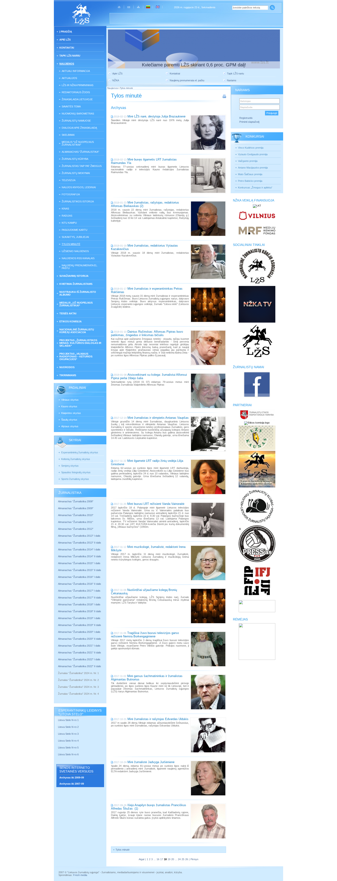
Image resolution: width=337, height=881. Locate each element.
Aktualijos (69, 78)
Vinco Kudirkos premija (250, 147)
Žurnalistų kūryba (75, 159)
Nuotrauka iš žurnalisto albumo (77, 293)
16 (158, 859)
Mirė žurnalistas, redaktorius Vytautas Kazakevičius (144, 247)
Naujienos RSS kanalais (78, 258)
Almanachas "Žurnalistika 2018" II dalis (79, 611)
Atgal (141, 859)
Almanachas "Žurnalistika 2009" (75, 508)
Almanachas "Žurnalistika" (80, 151)
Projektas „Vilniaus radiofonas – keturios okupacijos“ (75, 356)
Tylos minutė (71, 244)
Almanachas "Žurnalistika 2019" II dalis (79, 625)
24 (179, 859)
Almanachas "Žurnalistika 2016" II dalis (79, 583)
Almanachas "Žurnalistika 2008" (75, 501)
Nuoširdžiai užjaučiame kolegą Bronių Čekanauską (144, 591)
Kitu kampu (69, 222)
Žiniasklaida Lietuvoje (77, 99)
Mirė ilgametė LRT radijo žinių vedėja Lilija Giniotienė (147, 462)
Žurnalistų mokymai (76, 173)
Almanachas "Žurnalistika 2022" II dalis (79, 666)
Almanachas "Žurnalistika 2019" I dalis (79, 618)
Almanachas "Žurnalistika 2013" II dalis (79, 542)
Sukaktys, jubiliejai (75, 237)
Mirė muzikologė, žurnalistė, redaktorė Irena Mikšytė (148, 548)
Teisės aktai (67, 313)
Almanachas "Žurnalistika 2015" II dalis (79, 570)
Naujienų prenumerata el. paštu (80, 266)
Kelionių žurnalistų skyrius (75, 459)
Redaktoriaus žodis (76, 92)
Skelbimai (68, 134)
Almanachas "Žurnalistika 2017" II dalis (80, 597)
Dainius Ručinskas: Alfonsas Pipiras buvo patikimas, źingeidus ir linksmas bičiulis (147, 333)
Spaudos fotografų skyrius (76, 472)
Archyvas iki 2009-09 (71, 777)
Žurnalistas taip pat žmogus (82, 166)
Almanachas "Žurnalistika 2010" (75, 515)
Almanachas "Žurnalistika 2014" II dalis (79, 556)
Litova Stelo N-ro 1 (68, 720)
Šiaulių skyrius (69, 419)
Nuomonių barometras (78, 113)
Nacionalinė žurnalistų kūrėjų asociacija (76, 331)
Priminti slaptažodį (249, 121)
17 (161, 859)
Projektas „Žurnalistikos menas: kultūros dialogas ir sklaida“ (80, 343)
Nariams (231, 80)
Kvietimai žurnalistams (75, 284)
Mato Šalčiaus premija (250, 174)
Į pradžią (65, 31)
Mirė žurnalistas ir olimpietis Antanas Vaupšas (158, 417)
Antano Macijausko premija (253, 167)
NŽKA (115, 80)
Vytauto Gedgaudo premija (253, 154)
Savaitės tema (71, 106)
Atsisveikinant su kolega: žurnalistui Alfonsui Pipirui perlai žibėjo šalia (149, 376)
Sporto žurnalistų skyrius (75, 479)
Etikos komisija (70, 321)
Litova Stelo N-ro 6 (68, 754)
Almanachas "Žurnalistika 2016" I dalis (79, 577)
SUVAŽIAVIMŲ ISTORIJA (73, 276)
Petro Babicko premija (250, 180)
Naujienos (66, 63)
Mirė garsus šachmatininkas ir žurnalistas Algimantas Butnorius (146, 677)
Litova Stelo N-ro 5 (68, 747)
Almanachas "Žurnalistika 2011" (75, 522)
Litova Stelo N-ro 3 (68, 733)
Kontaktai (66, 47)
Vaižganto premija (247, 161)
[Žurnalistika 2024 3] (58, 690)
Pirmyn (194, 859)
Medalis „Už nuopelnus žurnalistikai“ (76, 304)
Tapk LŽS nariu (69, 55)
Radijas (67, 215)
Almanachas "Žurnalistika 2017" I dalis (79, 590)
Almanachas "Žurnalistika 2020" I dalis (79, 632)
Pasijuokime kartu (74, 229)
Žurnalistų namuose (76, 120)
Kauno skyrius (69, 406)
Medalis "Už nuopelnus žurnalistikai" (78, 143)
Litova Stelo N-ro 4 (68, 740)
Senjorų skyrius (70, 465)
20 (172, 859)
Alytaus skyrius (69, 426)
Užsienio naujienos (75, 251)
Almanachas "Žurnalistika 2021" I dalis (79, 645)
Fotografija (71, 194)
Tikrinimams (67, 375)
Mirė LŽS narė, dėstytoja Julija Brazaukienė (156, 116)
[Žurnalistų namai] (257, 397)
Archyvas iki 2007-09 (71, 783)
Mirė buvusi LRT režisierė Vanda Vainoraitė (155, 504)
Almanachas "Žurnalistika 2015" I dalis (79, 563)
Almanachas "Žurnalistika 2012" (76, 529)
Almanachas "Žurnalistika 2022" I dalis (79, 659)
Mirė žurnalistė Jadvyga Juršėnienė (150, 762)
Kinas (65, 208)
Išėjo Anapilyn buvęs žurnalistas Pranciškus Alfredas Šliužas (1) (148, 806)
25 (183, 859)
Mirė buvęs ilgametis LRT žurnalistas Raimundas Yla (144, 161)
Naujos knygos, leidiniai (79, 187)
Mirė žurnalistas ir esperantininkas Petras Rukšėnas (146, 290)
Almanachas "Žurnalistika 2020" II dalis (79, 638)
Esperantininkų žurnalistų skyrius (79, 452)
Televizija (68, 180)
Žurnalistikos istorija (78, 201)
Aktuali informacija (76, 71)
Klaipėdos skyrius (71, 413)
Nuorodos (67, 367)
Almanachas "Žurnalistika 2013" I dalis (79, 535)
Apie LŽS (65, 39)
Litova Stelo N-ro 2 (68, 727)
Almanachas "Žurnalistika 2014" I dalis (79, 549)
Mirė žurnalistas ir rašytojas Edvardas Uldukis (157, 719)
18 (165, 859)
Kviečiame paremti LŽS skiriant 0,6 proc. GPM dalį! (194, 64)
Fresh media (80, 875)
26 (186, 859)
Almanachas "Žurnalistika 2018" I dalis (79, 604)
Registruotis (246, 118)
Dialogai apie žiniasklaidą (79, 127)
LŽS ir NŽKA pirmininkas (77, 85)
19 (169, 859)
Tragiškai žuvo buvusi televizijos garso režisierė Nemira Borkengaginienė (145, 634)
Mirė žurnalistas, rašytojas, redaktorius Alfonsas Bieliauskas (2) (145, 204)
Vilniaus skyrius (70, 399)
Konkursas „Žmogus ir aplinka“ (255, 187)
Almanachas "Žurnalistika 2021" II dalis (79, 652)
